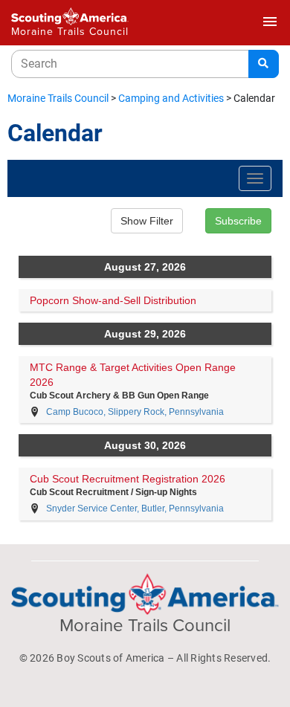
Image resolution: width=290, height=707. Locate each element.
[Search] (263, 64)
